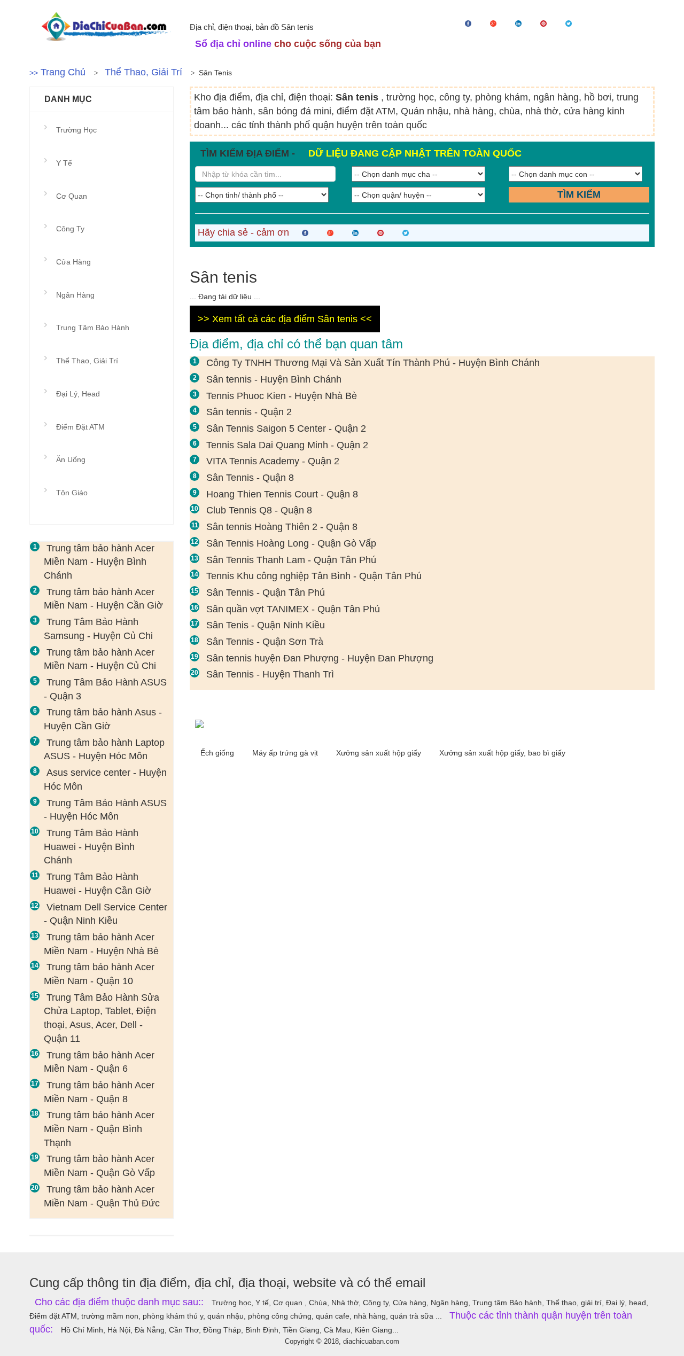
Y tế (64, 163)
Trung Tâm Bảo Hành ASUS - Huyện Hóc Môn (105, 810)
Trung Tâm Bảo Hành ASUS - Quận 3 (105, 689)
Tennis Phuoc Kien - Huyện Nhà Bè (281, 396)
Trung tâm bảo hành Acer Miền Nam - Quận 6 (99, 1062)
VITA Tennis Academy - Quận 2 (272, 461)
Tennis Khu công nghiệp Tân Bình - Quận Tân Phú (314, 576)
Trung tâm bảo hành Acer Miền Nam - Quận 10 (99, 974)
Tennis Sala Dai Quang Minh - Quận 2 (287, 445)
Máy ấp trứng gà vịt (286, 753)
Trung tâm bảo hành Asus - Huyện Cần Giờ (103, 719)
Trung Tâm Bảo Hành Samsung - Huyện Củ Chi (98, 629)
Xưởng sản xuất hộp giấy (379, 753)
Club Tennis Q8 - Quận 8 (259, 510)
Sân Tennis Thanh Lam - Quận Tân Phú (291, 560)
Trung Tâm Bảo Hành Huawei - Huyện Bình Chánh (91, 847)
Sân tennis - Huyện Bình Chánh (273, 379)
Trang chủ (63, 72)
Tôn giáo (72, 492)
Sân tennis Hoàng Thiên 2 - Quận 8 (281, 526)
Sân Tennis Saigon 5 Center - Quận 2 (286, 428)
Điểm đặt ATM (80, 427)
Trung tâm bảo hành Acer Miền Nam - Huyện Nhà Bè (101, 944)
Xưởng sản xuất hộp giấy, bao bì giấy (502, 753)
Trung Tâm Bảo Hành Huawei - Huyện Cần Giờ (97, 883)
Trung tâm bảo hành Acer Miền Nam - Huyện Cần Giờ (103, 599)
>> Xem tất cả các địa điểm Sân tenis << (285, 319)
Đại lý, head (78, 393)
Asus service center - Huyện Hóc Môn (105, 779)
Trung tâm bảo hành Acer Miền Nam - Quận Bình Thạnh (99, 1129)
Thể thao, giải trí (143, 72)
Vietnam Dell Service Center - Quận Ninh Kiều (105, 914)
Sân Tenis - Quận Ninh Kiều (265, 625)
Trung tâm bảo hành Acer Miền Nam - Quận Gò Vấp (99, 1166)
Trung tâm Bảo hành (92, 327)
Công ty (70, 228)
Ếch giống (218, 753)
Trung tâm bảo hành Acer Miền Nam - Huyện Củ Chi (100, 659)
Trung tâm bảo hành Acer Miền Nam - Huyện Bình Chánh (99, 562)
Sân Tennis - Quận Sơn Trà (264, 641)
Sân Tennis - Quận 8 (250, 477)
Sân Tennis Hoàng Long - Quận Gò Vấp (291, 543)
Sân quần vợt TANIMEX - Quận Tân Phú (293, 609)
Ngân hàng (75, 295)
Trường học (76, 130)
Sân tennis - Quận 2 (249, 412)
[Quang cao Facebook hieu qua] (422, 723)
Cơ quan (71, 196)
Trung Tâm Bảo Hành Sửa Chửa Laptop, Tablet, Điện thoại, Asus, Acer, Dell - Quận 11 (101, 1018)
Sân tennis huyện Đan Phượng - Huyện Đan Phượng (319, 658)
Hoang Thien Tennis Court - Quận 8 (282, 494)
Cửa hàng (73, 262)
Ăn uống (71, 459)
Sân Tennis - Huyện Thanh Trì (270, 674)
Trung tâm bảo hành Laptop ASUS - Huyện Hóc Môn (104, 749)
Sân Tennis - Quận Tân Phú (265, 592)
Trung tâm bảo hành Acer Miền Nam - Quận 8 (99, 1092)
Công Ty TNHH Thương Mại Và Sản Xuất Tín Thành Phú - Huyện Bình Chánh (373, 362)
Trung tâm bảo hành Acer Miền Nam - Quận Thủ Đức (102, 1196)
